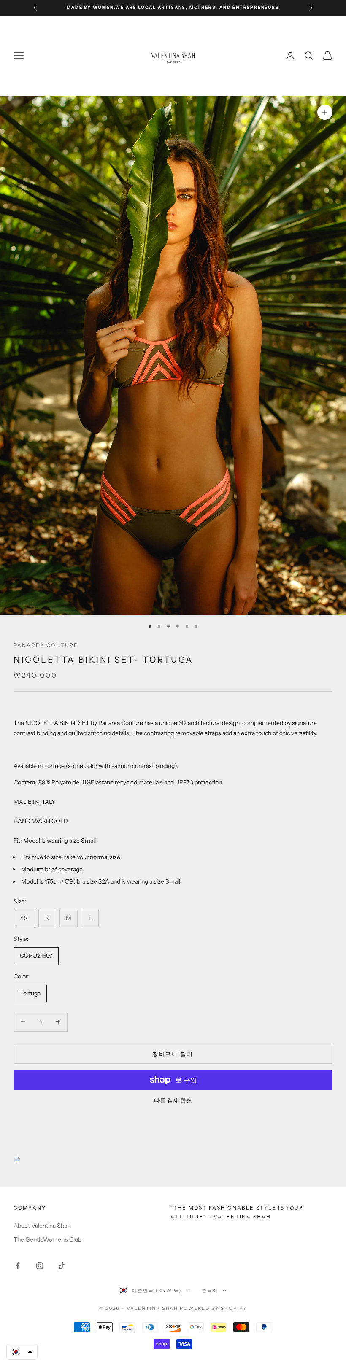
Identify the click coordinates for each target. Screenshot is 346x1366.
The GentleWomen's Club (47, 1239)
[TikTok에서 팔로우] (61, 1265)
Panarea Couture (46, 645)
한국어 (210, 1290)
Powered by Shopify (213, 1308)
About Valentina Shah (42, 1225)
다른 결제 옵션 (173, 1100)
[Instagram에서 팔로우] (39, 1265)
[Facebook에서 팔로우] (18, 1265)
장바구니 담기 (172, 1054)
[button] (22, 1351)
